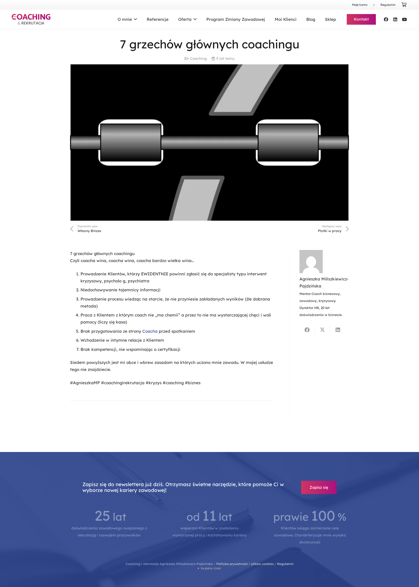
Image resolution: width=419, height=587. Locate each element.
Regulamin (285, 564)
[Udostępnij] (307, 330)
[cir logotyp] (31, 19)
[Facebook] (386, 19)
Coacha (150, 331)
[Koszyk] (404, 5)
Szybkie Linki (211, 568)
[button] (134, 19)
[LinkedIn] (395, 19)
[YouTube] (404, 19)
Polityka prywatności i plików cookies (245, 564)
